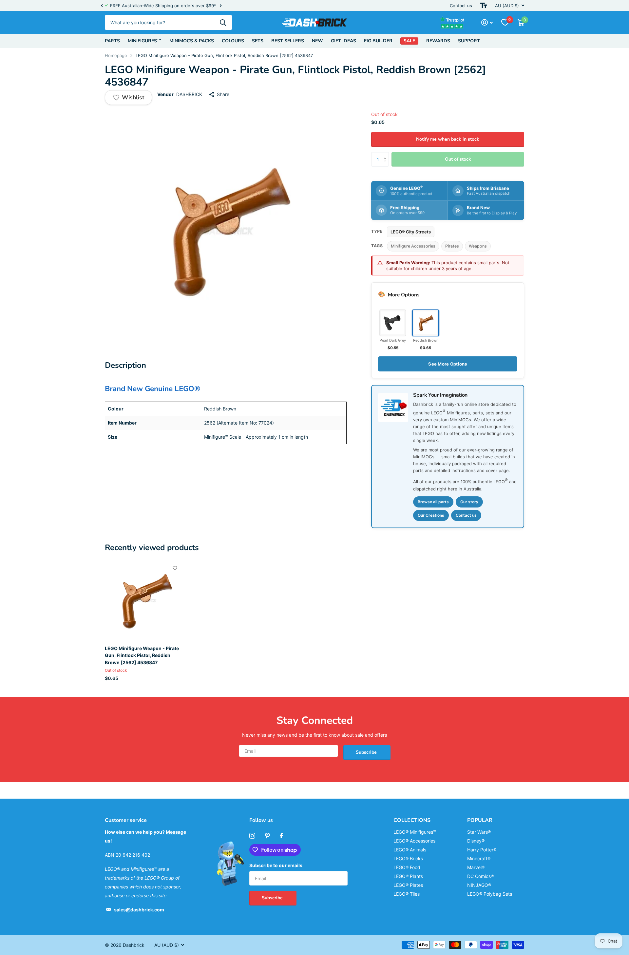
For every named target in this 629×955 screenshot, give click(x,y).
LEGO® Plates (408, 885)
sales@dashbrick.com (139, 909)
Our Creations (431, 515)
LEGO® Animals (409, 849)
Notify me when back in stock (447, 139)
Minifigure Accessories (413, 246)
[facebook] (281, 835)
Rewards (438, 41)
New (317, 41)
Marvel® (476, 867)
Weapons (478, 246)
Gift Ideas (343, 41)
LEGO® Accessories (414, 841)
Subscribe (367, 752)
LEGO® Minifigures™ (414, 832)
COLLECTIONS (411, 820)
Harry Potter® (481, 849)
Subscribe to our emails (275, 865)
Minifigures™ (145, 41)
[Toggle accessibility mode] (483, 5)
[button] (101, 6)
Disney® (476, 841)
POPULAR (479, 820)
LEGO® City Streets (411, 231)
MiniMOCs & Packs (191, 41)
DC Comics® (480, 876)
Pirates (452, 246)
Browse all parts (433, 501)
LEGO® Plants (408, 876)
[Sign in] (487, 22)
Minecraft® (478, 858)
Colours (233, 41)
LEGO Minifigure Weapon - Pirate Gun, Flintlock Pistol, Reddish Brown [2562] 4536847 (142, 655)
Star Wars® (479, 832)
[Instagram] (252, 836)
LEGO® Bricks (408, 858)
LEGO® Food (406, 867)
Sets (257, 41)
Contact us (461, 5)
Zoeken (223, 22)
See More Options (447, 364)
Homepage (116, 55)
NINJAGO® (479, 885)
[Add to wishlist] (175, 568)
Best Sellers (287, 41)
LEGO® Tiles (406, 894)
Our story (469, 501)
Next (220, 5)
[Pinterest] (267, 836)
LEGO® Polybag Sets (489, 894)
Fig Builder (378, 41)
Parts (112, 41)
